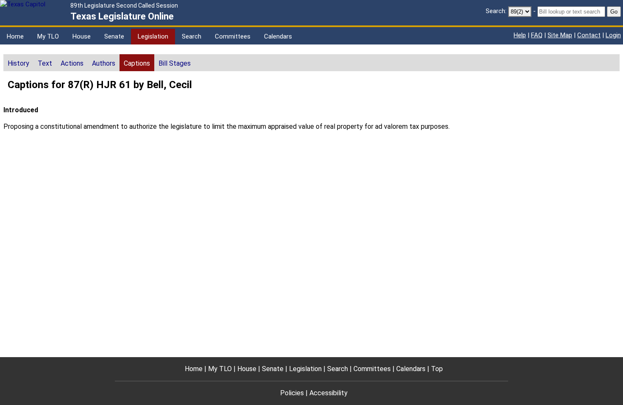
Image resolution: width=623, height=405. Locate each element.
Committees (232, 36)
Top (437, 369)
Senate (114, 36)
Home (15, 36)
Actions (72, 63)
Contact (589, 35)
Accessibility (328, 393)
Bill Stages (175, 63)
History (18, 63)
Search (191, 36)
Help (520, 35)
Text (45, 63)
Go (613, 11)
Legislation (153, 36)
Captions (137, 63)
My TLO (48, 36)
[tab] (18, 62)
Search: (496, 11)
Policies (292, 393)
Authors (103, 63)
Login (613, 35)
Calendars (278, 36)
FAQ (536, 35)
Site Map (560, 35)
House (81, 36)
